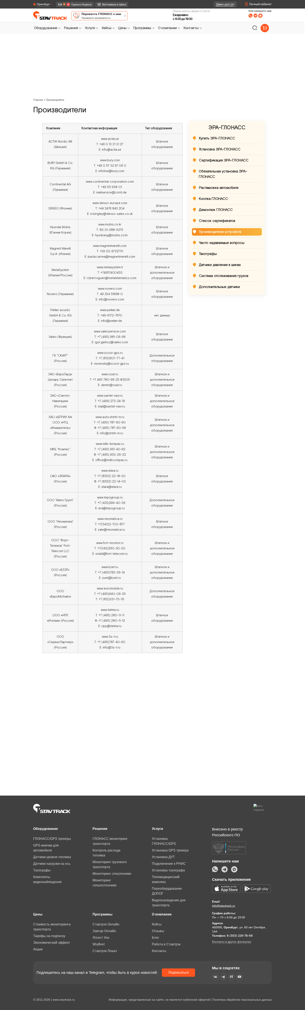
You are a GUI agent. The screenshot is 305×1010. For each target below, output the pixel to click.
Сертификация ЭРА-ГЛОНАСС (224, 160)
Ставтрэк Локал (105, 951)
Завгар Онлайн (104, 931)
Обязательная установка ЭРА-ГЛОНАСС (223, 174)
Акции (38, 949)
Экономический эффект (51, 942)
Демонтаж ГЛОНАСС (216, 210)
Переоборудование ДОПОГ (167, 891)
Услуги (157, 828)
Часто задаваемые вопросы (221, 243)
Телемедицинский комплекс (165, 879)
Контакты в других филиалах (231, 941)
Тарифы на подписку (49, 936)
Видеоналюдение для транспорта (168, 902)
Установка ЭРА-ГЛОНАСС (219, 149)
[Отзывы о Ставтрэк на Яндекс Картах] (73, 4)
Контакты (159, 951)
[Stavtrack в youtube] (239, 976)
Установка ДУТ (163, 857)
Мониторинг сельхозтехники (104, 882)
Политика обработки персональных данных (242, 999)
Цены (38, 914)
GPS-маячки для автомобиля (46, 848)
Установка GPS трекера (170, 850)
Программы (102, 914)
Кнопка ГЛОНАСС (213, 199)
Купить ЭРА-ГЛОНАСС (217, 138)
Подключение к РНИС (169, 863)
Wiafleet (99, 944)
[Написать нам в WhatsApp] (251, 16)
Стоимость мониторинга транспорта (52, 927)
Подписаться (178, 972)
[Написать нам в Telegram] (255, 16)
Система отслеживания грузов (223, 276)
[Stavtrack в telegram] (223, 976)
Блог (155, 937)
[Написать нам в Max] (234, 869)
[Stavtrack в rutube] (231, 976)
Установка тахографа (168, 870)
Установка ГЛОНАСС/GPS (164, 841)
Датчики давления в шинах (220, 265)
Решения (100, 828)
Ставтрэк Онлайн (106, 924)
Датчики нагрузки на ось (51, 863)
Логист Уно (101, 937)
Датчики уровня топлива (52, 857)
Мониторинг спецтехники (112, 873)
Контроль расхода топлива (106, 853)
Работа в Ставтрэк (166, 944)
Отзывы (158, 931)
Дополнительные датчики (219, 287)
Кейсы (157, 924)
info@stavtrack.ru (223, 905)
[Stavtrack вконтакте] (215, 976)
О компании (162, 914)
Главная (38, 100)
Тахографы (208, 254)
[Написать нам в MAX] (260, 16)
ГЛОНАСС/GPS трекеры (52, 838)
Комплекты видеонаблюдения (47, 879)
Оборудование (45, 828)
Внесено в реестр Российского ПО (227, 832)
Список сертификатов (217, 221)
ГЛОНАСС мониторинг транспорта (110, 841)
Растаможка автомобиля (218, 188)
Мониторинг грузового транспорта (110, 864)
